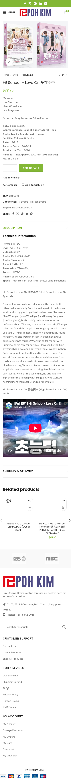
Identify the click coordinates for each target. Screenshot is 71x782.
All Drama (27, 74)
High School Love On (20, 207)
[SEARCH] (64, 627)
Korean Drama (38, 201)
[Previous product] (59, 75)
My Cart (7, 742)
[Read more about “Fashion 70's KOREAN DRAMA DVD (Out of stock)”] (29, 507)
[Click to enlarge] (9, 62)
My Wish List (10, 755)
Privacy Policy (10, 694)
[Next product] (66, 75)
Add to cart (31, 168)
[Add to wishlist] (29, 501)
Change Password (13, 730)
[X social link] (30, 3)
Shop (16, 74)
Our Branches (11, 675)
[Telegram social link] (45, 3)
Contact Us (9, 646)
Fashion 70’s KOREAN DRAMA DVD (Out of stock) (19, 527)
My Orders (9, 736)
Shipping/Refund (12, 681)
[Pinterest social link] (35, 3)
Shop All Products (13, 658)
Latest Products (12, 652)
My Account (10, 723)
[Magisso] (52, 558)
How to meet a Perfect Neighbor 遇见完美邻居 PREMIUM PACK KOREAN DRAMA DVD (52, 528)
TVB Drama (9, 707)
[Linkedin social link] (40, 3)
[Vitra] (19, 558)
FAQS (6, 688)
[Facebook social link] (25, 3)
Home (6, 74)
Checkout (8, 749)
